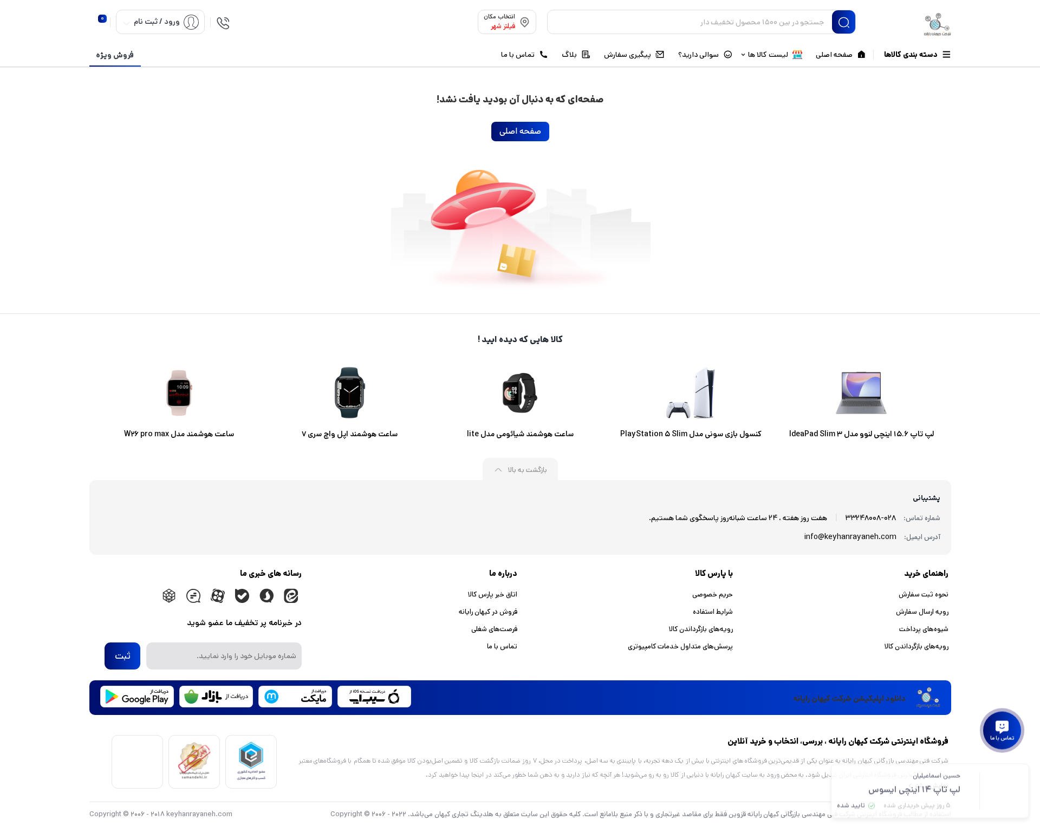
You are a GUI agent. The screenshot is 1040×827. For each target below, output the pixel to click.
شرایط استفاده (713, 612)
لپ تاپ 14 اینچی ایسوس (914, 788)
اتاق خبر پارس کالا (492, 594)
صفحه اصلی (520, 131)
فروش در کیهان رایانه (488, 612)
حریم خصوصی (712, 594)
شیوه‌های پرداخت (923, 629)
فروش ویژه (115, 55)
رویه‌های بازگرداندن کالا (916, 646)
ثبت (123, 655)
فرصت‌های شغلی (494, 629)
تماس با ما (502, 646)
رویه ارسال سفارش (922, 612)
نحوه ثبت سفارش (923, 594)
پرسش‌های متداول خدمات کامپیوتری (680, 646)
